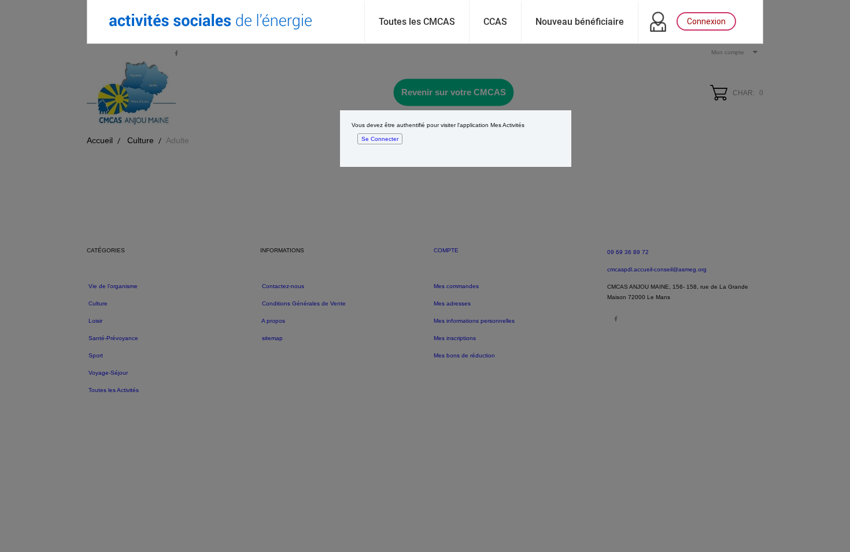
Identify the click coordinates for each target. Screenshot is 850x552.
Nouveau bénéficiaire (579, 21)
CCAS (495, 21)
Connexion (706, 21)
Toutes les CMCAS (417, 21)
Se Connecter (379, 139)
